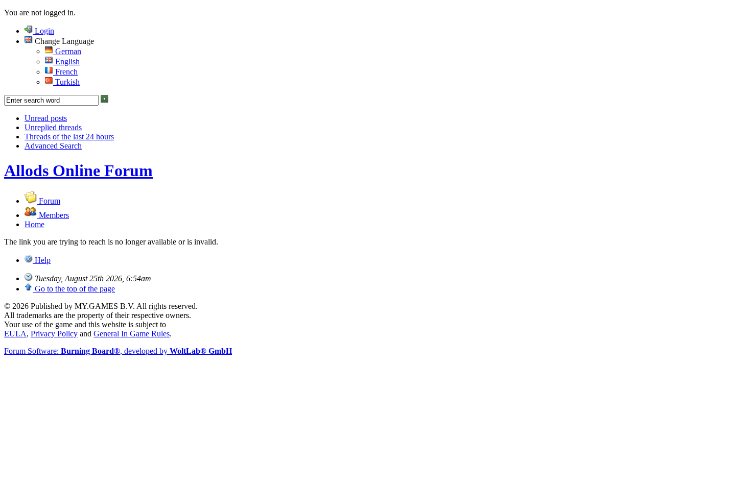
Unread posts (46, 118)
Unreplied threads (53, 127)
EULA (15, 333)
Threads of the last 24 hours (69, 136)
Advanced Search (53, 145)
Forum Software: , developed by (118, 351)
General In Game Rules (131, 333)
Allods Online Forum (78, 170)
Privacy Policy (54, 333)
